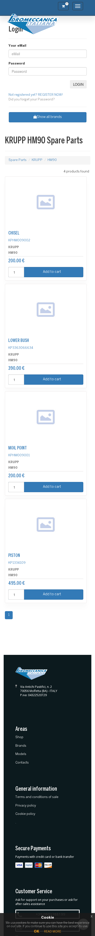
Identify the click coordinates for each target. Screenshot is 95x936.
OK (36, 931)
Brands (20, 745)
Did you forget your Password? (32, 99)
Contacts (22, 762)
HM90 (52, 160)
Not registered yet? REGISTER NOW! (36, 94)
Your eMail (17, 45)
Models (20, 754)
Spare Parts (18, 160)
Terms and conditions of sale (36, 797)
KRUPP (37, 160)
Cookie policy (25, 814)
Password (17, 63)
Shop (19, 737)
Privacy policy (25, 805)
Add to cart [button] (52, 272)
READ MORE (52, 931)
